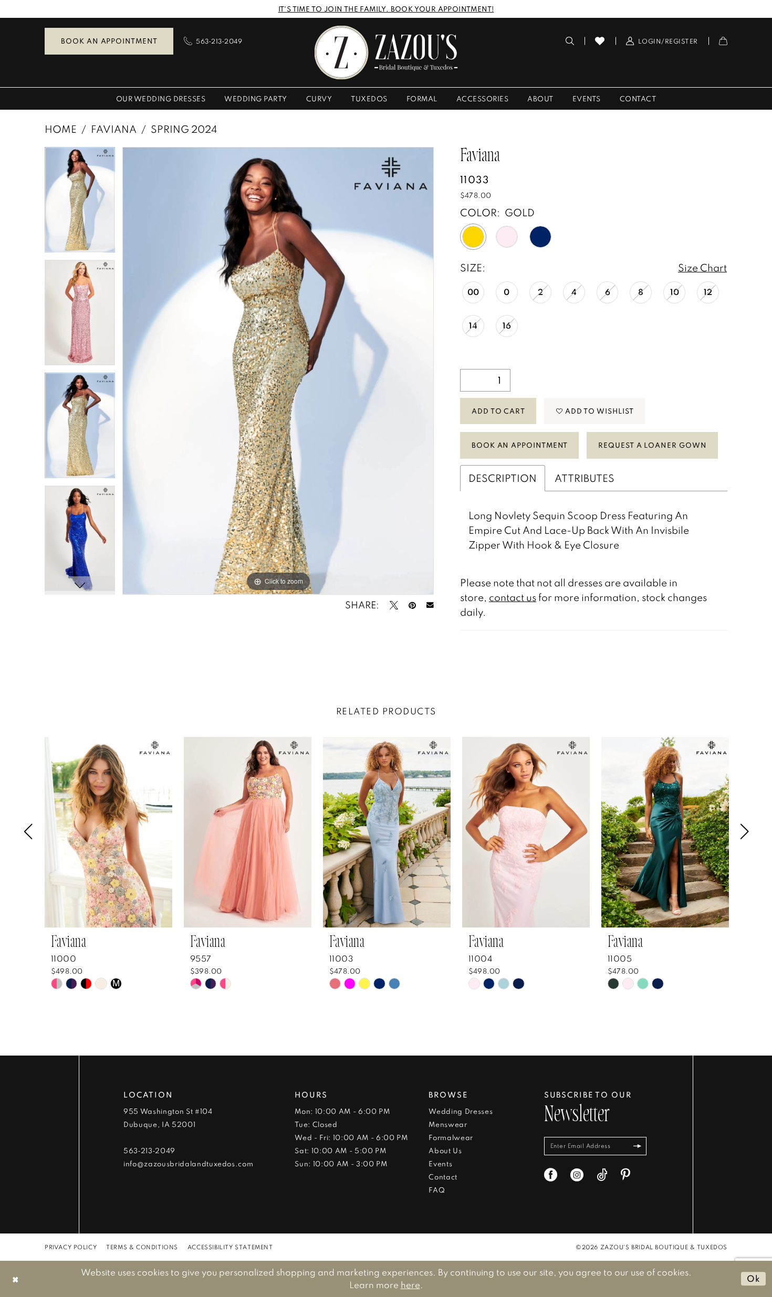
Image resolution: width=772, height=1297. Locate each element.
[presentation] (108, 832)
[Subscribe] (637, 1146)
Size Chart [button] (702, 267)
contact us (512, 597)
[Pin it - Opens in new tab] (412, 605)
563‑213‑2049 (149, 1150)
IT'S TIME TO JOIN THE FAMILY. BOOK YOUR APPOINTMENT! (386, 9)
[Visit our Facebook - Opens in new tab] (550, 1175)
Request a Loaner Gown (652, 445)
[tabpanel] (80, 203)
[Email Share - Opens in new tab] (430, 605)
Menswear (448, 1124)
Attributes (584, 477)
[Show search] (570, 41)
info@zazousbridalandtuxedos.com (188, 1163)
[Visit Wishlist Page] (600, 41)
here (410, 1284)
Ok (753, 1278)
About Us (445, 1150)
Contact (443, 1177)
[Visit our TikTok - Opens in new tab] (602, 1175)
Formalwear (451, 1137)
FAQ (437, 1190)
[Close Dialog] (15, 1279)
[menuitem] (109, 41)
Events (440, 1163)
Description (502, 477)
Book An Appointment (520, 445)
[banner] (386, 52)
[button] (661, 41)
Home (61, 128)
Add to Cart (498, 411)
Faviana (114, 128)
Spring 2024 (184, 128)
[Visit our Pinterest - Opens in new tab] (625, 1175)
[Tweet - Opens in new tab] (394, 605)
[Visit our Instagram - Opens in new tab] (576, 1175)
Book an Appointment (109, 41)
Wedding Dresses (461, 1111)
